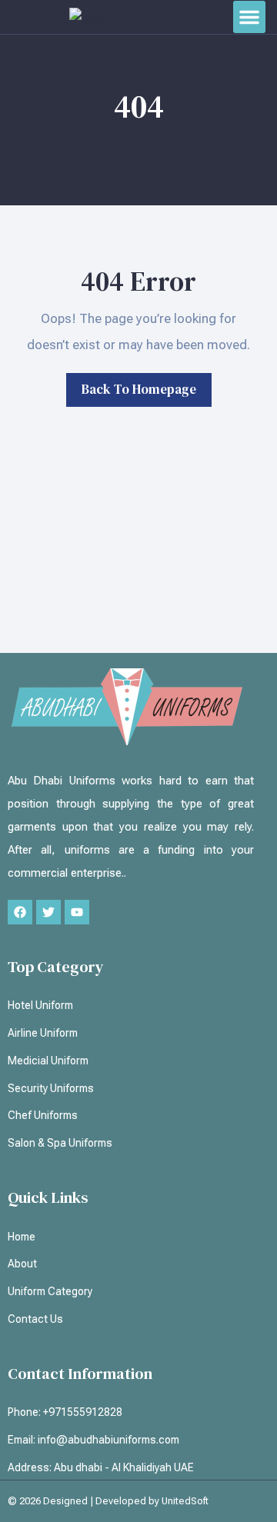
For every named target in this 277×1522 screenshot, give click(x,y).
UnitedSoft (185, 1501)
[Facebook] (20, 912)
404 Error (138, 281)
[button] (249, 17)
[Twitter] (48, 912)
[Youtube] (77, 912)
